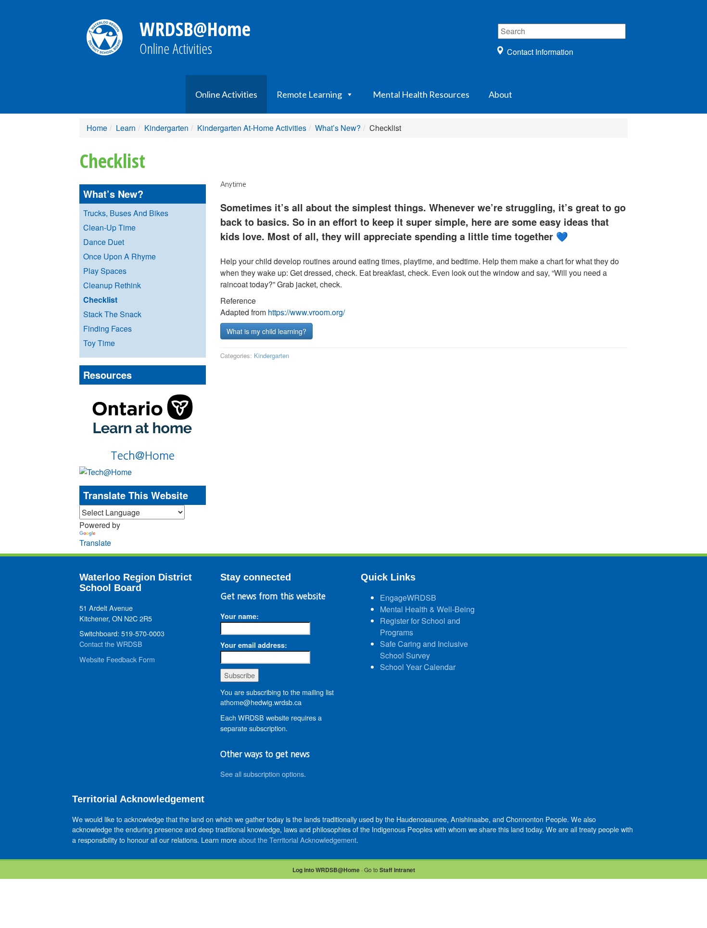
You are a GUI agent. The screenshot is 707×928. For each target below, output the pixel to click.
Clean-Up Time (109, 227)
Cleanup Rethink (112, 285)
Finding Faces (107, 328)
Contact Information (540, 51)
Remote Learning (309, 94)
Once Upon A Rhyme (119, 256)
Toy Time (99, 342)
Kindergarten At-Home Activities (251, 127)
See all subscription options (262, 774)
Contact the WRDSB (110, 644)
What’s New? (338, 127)
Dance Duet (103, 241)
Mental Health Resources (421, 94)
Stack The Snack (112, 314)
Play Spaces (104, 270)
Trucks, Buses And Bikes (125, 213)
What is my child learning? (266, 331)
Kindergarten (166, 127)
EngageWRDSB (408, 597)
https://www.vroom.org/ (306, 312)
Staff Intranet (397, 869)
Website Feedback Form (117, 659)
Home (97, 127)
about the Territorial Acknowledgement (297, 840)
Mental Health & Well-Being (427, 609)
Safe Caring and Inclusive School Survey (424, 649)
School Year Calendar (417, 666)
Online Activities (226, 94)
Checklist (100, 299)
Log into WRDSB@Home (326, 869)
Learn (126, 127)
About (500, 94)
